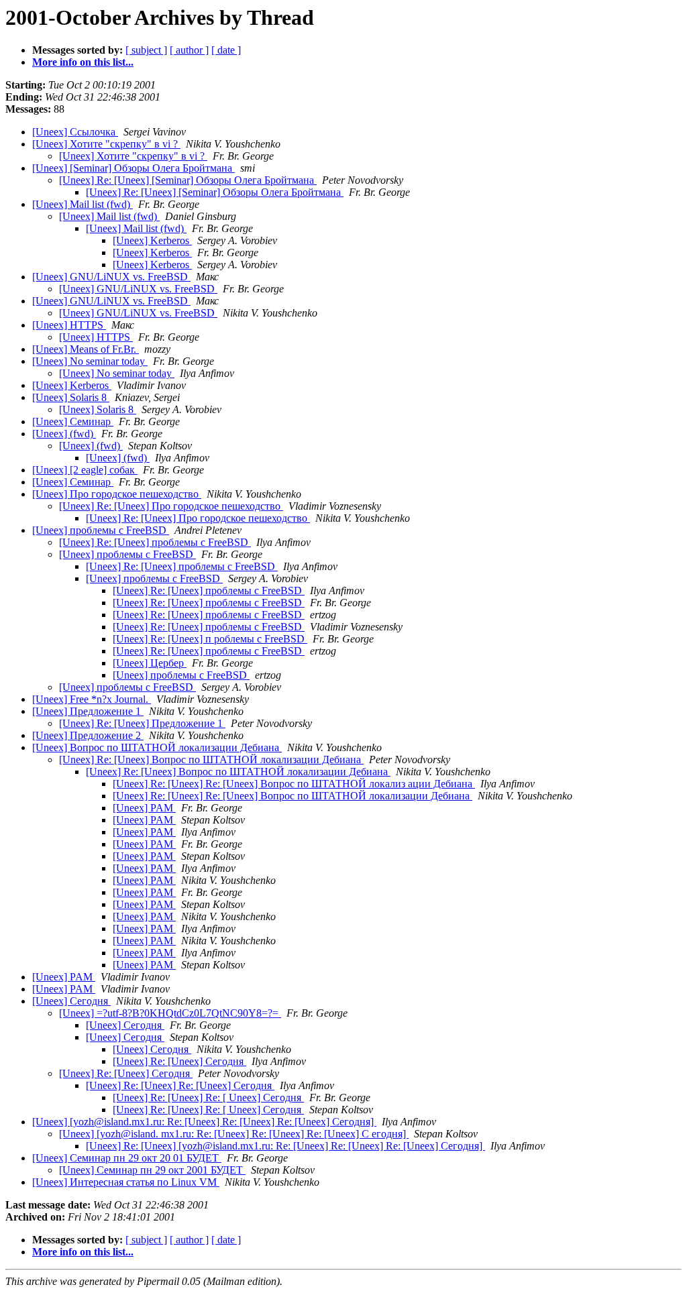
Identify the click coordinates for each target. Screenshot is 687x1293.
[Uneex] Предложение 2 (88, 735)
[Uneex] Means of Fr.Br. (85, 349)
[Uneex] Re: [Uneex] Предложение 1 (142, 723)
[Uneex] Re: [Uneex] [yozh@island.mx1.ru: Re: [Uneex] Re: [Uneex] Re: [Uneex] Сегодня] (285, 1145)
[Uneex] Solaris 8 (70, 397)
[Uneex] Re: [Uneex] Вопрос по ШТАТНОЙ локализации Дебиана (211, 759)
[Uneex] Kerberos (152, 240)
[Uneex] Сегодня (71, 1001)
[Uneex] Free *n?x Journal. (91, 699)
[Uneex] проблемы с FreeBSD (100, 530)
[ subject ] (146, 50)
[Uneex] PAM (144, 807)
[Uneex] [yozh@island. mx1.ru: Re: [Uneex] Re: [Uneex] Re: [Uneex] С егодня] (234, 1133)
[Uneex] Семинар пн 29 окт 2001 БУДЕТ (152, 1170)
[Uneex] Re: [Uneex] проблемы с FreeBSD (155, 542)
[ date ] (226, 50)
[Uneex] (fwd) (64, 433)
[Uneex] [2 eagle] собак (85, 469)
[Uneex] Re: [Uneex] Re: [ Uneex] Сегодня (208, 1097)
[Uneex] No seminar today (90, 361)
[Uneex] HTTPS (69, 325)
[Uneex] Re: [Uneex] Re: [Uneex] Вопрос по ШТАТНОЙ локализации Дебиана (292, 795)
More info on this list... (83, 62)
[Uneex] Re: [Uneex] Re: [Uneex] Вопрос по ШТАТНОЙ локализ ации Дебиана (294, 783)
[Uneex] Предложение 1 (88, 711)
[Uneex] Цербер (150, 663)
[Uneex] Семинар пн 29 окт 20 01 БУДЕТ (126, 1158)
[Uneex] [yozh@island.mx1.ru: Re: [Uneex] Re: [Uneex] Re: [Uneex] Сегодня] (204, 1121)
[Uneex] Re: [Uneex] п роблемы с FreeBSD (210, 638)
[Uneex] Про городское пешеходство (116, 494)
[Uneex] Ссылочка (75, 131)
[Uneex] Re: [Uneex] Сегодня (179, 1061)
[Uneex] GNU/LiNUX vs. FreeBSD (111, 276)
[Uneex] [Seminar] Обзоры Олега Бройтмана (133, 168)
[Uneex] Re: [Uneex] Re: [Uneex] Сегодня (180, 1085)
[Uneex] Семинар (72, 421)
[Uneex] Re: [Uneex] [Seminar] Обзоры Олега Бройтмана (188, 180)
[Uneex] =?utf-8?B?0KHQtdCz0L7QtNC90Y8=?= (170, 1013)
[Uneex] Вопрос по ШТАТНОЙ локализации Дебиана (157, 747)
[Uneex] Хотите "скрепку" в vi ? (106, 144)
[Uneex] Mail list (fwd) (82, 204)
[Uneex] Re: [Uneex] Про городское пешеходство (171, 506)
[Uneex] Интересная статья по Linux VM (125, 1182)
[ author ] (189, 50)
